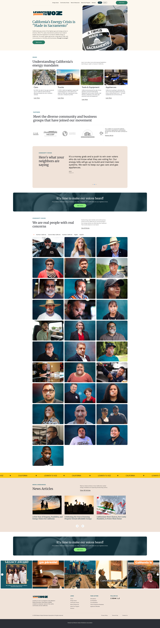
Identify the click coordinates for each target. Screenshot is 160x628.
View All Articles (85, 490)
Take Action (121, 2)
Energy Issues (55, 2)
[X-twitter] (117, 598)
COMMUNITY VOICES (45, 153)
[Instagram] (111, 598)
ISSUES (34, 57)
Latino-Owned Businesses (45, 518)
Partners (94, 2)
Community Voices (64, 2)
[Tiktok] (119, 598)
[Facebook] (113, 598)
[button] (92, 184)
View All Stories (85, 228)
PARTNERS (36, 112)
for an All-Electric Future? (111, 518)
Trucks (61, 87)
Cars (36, 87)
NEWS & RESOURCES (39, 484)
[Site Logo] (40, 597)
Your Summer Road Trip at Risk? (79, 518)
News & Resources (75, 2)
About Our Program (85, 2)
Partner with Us (109, 135)
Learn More (37, 98)
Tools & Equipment (90, 87)
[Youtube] (115, 598)
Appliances (111, 87)
